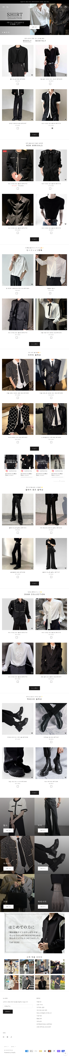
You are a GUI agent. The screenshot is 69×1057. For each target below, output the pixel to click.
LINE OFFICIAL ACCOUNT (44, 1027)
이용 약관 (39, 1015)
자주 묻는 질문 (40, 1007)
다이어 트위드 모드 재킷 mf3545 (17, 437)
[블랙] (17, 84)
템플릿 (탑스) (51, 288)
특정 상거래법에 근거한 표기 (44, 1013)
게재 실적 (39, 1021)
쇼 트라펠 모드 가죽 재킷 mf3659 (51, 437)
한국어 (12, 1046)
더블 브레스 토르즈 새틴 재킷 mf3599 (18, 393)
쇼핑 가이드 (40, 1004)
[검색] (7, 7)
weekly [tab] (27, 41)
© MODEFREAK (8, 1050)
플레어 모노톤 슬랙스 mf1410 (17, 527)
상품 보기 (34, 27)
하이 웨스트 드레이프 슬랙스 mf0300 (51, 527)
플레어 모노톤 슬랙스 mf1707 (51, 572)
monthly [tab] (40, 41)
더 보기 (34, 134)
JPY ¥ (5, 1046)
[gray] (52, 128)
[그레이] (52, 84)
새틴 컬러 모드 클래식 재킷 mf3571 (51, 676)
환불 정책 (39, 1018)
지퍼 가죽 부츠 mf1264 (51, 781)
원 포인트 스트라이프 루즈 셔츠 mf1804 (17, 288)
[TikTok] (11, 1037)
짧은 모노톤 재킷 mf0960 (17, 79)
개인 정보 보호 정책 (42, 1010)
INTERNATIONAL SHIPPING (44, 1024)
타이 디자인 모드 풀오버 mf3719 (51, 123)
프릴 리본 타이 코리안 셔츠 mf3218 (51, 332)
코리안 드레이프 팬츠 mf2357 (17, 123)
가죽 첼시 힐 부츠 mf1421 (51, 737)
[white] (52, 188)
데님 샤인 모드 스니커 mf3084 (18, 781)
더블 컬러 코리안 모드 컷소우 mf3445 (51, 79)
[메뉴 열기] (4, 7)
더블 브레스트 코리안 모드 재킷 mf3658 (51, 393)
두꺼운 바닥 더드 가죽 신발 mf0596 (17, 737)
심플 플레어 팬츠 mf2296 (17, 572)
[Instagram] (3, 1037)
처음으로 (39, 1001)
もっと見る (34, 344)
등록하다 (7, 1011)
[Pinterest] (7, 1037)
